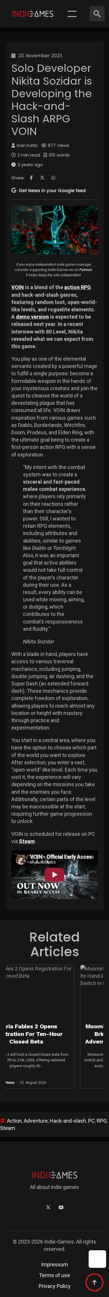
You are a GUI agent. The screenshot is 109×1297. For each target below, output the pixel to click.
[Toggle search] (97, 13)
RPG (102, 1121)
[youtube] (61, 1207)
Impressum (54, 1264)
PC (91, 1121)
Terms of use (54, 1275)
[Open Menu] (72, 13)
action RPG (77, 287)
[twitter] (48, 1207)
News (97, 1083)
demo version (32, 317)
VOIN (17, 287)
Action (14, 1121)
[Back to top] (94, 1282)
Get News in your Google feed (52, 190)
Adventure (36, 1121)
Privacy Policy (55, 1286)
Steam (27, 841)
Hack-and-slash (68, 1121)
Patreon (85, 270)
